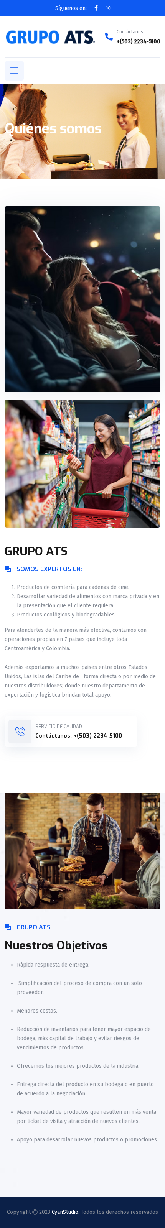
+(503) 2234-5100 (138, 41)
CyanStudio (65, 1212)
